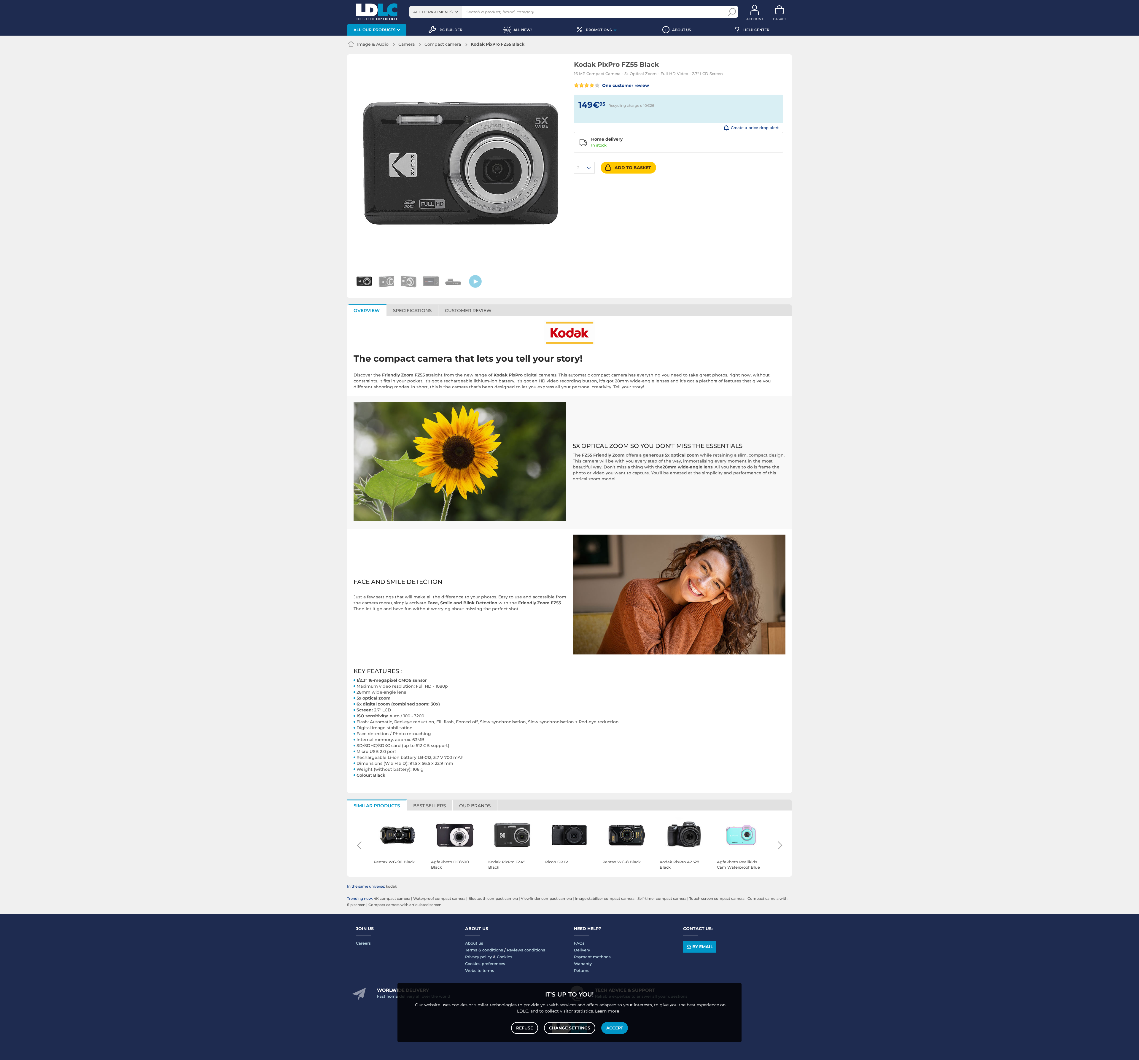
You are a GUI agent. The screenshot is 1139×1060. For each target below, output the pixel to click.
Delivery (582, 950)
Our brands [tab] (475, 805)
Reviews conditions (526, 950)
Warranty (583, 963)
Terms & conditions (484, 950)
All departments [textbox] (433, 11)
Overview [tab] (367, 310)
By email (702, 946)
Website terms (479, 970)
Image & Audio (373, 44)
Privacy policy (478, 956)
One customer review (625, 85)
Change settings (569, 1028)
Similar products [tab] (377, 805)
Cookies (504, 956)
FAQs (579, 943)
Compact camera (442, 44)
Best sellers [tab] (429, 805)
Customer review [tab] (468, 310)
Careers (363, 943)
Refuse (524, 1028)
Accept (614, 1028)
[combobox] (435, 12)
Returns (581, 970)
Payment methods (592, 956)
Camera (406, 44)
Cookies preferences (485, 963)
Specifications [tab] (412, 310)
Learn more (607, 1011)
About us (474, 943)
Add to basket (633, 167)
